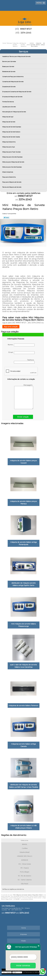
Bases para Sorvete (8, 66)
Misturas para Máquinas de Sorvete (13, 162)
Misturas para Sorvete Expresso (12, 167)
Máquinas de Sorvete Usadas (11, 137)
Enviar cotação (23, 417)
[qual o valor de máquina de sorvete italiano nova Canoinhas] (23, 647)
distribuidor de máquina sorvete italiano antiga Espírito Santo (23, 584)
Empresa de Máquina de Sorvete (12, 96)
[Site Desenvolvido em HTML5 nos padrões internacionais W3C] (17, 972)
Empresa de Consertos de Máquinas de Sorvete (16, 91)
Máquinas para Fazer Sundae (11, 152)
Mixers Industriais (7, 172)
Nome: (11, 345)
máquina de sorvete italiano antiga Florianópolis (23, 543)
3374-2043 (26, 33)
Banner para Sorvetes (9, 61)
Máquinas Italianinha (9, 142)
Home (23, 928)
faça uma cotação (11, 327)
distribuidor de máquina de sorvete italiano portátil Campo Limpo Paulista (23, 786)
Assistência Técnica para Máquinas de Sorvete (16, 56)
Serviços (23, 51)
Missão (23, 941)
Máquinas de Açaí (7, 117)
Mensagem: (28, 385)
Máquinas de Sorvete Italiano (11, 132)
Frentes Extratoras (8, 101)
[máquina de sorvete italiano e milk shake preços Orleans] (23, 808)
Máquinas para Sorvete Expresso (12, 157)
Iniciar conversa (23, 965)
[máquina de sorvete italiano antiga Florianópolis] (23, 524)
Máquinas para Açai (8, 147)
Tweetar (6, 217)
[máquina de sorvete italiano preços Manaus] (23, 484)
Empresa (23, 934)
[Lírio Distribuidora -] (23, 17)
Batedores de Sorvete (8, 71)
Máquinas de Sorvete (8, 122)
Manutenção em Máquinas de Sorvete (14, 111)
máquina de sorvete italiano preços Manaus (23, 502)
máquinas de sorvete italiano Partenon (23, 705)
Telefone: (31, 360)
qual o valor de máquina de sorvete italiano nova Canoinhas (23, 666)
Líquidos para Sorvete (9, 106)
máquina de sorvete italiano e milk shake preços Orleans (23, 827)
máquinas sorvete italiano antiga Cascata (23, 745)
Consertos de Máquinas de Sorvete (13, 81)
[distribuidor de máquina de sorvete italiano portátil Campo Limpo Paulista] (23, 767)
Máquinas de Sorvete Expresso (11, 127)
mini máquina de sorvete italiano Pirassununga (23, 625)
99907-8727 (26, 29)
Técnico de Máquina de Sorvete (11, 187)
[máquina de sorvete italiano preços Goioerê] (23, 443)
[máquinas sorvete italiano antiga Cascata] (23, 726)
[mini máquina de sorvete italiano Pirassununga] (23, 606)
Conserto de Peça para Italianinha (13, 76)
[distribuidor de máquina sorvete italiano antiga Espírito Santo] (23, 565)
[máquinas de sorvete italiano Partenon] (23, 688)
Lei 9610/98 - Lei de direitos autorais (23, 899)
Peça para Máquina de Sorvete (11, 182)
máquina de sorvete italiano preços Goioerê (23, 462)
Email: (11, 352)
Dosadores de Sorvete (9, 86)
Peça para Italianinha (9, 177)
